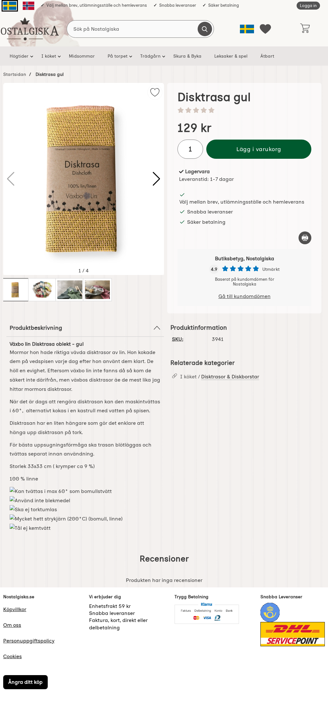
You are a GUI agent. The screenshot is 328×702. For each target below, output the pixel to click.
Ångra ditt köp (25, 682)
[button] (156, 179)
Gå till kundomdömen (244, 296)
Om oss (12, 625)
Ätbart (267, 56)
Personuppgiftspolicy (28, 641)
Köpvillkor (14, 609)
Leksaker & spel (231, 56)
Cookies (12, 656)
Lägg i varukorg (258, 149)
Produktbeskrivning (36, 327)
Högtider (19, 56)
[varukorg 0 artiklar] (305, 28)
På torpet (117, 56)
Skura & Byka (187, 56)
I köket (48, 56)
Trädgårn (150, 56)
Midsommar (82, 56)
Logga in (308, 5)
